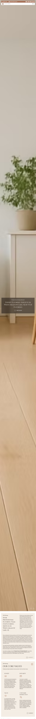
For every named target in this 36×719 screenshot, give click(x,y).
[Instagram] (28, 1)
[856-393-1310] (26, 1)
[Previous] (31, 608)
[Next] (33, 608)
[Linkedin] (30, 1)
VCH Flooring (7, 3)
